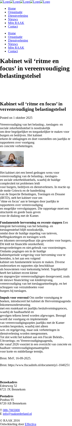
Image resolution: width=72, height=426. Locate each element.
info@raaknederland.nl (17, 413)
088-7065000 (11, 410)
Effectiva (30, 424)
